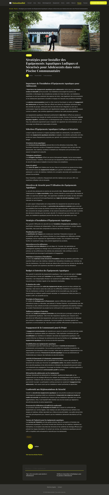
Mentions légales (51, 487)
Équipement (56, 3)
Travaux (85, 3)
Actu (34, 3)
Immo (62, 3)
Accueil (30, 3)
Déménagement (47, 3)
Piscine (79, 3)
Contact (60, 487)
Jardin (68, 3)
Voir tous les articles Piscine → (35, 454)
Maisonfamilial (17, 3)
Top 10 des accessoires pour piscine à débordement (36, 474)
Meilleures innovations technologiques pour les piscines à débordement (69, 474)
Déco (39, 3)
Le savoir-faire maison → (98, 3)
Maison (73, 3)
